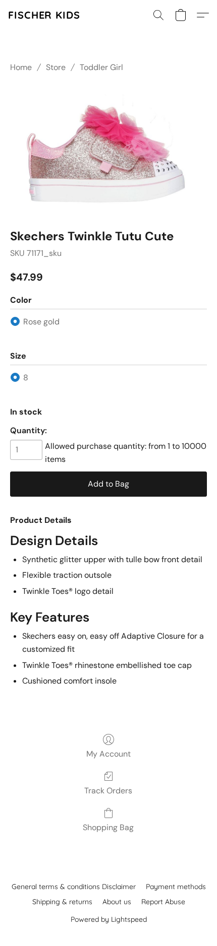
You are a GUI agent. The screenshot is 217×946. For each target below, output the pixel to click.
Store (56, 67)
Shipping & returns (62, 901)
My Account (108, 754)
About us (116, 901)
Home (21, 67)
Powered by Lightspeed (109, 919)
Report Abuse (163, 901)
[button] (44, 15)
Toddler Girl (101, 67)
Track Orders (108, 790)
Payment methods (176, 886)
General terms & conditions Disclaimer (74, 886)
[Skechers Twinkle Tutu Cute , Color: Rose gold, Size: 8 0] (108, 148)
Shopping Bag (108, 827)
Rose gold (41, 321)
